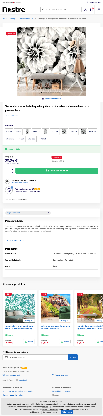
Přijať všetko (67, 412)
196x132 (36, 131)
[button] (98, 9)
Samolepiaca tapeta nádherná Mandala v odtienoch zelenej (19, 327)
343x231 (92, 131)
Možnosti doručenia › (20, 182)
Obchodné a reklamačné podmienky (18, 391)
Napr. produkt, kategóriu (56, 9)
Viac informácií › (12, 116)
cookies (45, 407)
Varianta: (9, 125)
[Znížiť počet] (12, 172)
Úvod (5, 19)
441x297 (20, 139)
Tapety (12, 19)
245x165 (54, 131)
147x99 (18, 131)
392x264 (10, 139)
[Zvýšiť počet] (12, 169)
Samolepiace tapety (26, 19)
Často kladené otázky (61, 391)
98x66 (9, 131)
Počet (8, 171)
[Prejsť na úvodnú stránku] (14, 9)
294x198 (73, 131)
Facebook (23, 380)
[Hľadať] (43, 9)
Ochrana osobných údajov (13, 395)
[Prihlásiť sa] (85, 10)
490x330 (31, 139)
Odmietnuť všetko (50, 412)
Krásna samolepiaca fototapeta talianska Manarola (55, 327)
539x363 (42, 139)
